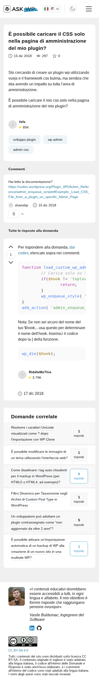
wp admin (55, 139)
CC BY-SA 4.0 (18, 650)
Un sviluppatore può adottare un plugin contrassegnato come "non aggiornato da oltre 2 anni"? (36, 522)
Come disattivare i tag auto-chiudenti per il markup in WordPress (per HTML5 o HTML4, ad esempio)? (39, 476)
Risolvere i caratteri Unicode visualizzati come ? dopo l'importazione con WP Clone (33, 433)
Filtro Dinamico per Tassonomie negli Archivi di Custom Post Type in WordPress (39, 499)
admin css (21, 149)
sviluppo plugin (24, 139)
